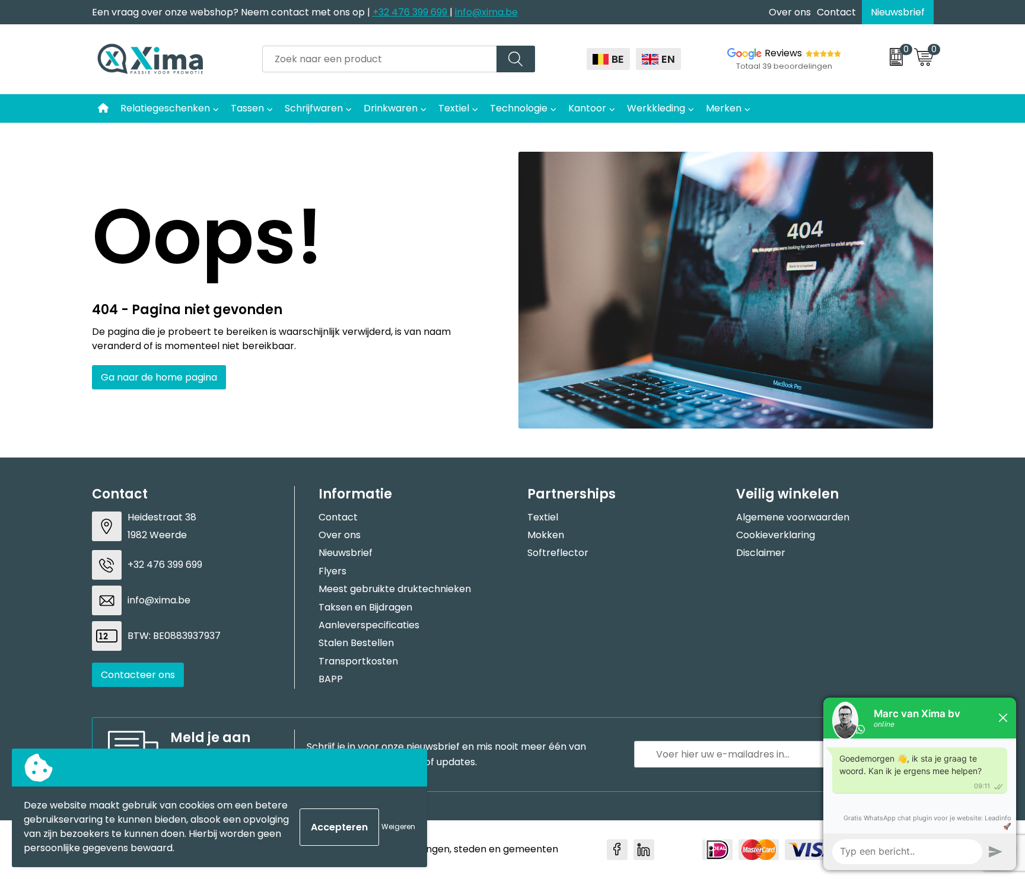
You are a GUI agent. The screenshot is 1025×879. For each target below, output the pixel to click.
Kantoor (587, 108)
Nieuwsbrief (898, 12)
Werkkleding (656, 108)
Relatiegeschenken (165, 108)
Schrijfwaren (314, 108)
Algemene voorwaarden (792, 517)
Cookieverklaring (775, 535)
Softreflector (557, 553)
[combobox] (379, 59)
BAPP (331, 679)
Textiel (453, 108)
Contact (836, 12)
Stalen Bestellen (356, 643)
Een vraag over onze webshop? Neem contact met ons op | (232, 12)
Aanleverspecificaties (369, 625)
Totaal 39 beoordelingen (784, 66)
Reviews (783, 53)
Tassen (247, 108)
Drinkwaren (391, 108)
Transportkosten (358, 661)
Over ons (790, 12)
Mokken (545, 535)
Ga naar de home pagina (159, 377)
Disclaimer (760, 553)
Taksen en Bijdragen (365, 607)
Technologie (518, 108)
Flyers (332, 571)
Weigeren (398, 827)
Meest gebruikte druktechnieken (395, 589)
